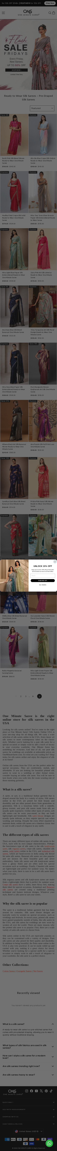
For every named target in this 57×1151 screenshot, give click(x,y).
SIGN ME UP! (42, 580)
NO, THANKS (42, 584)
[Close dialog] (55, 561)
